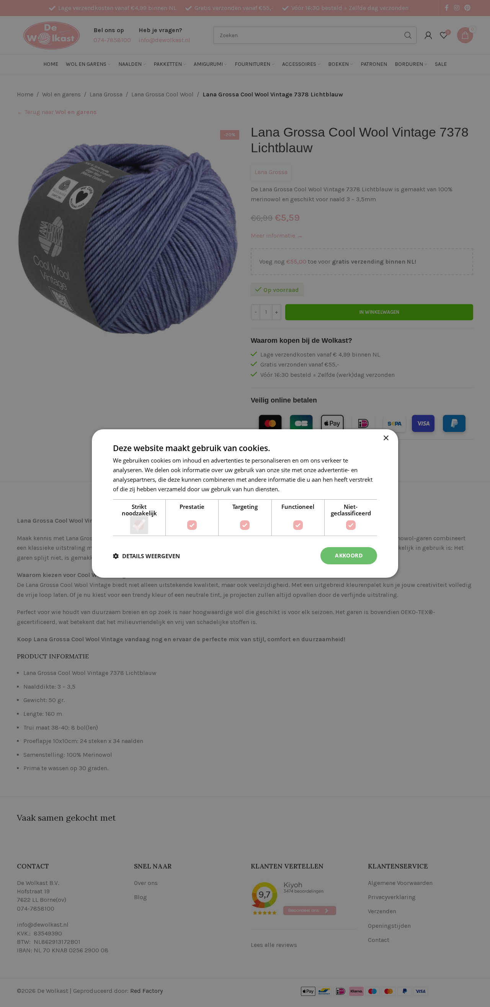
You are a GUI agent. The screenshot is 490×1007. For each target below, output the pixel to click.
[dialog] (245, 503)
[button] (146, 555)
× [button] (386, 438)
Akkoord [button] (349, 555)
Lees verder (296, 489)
